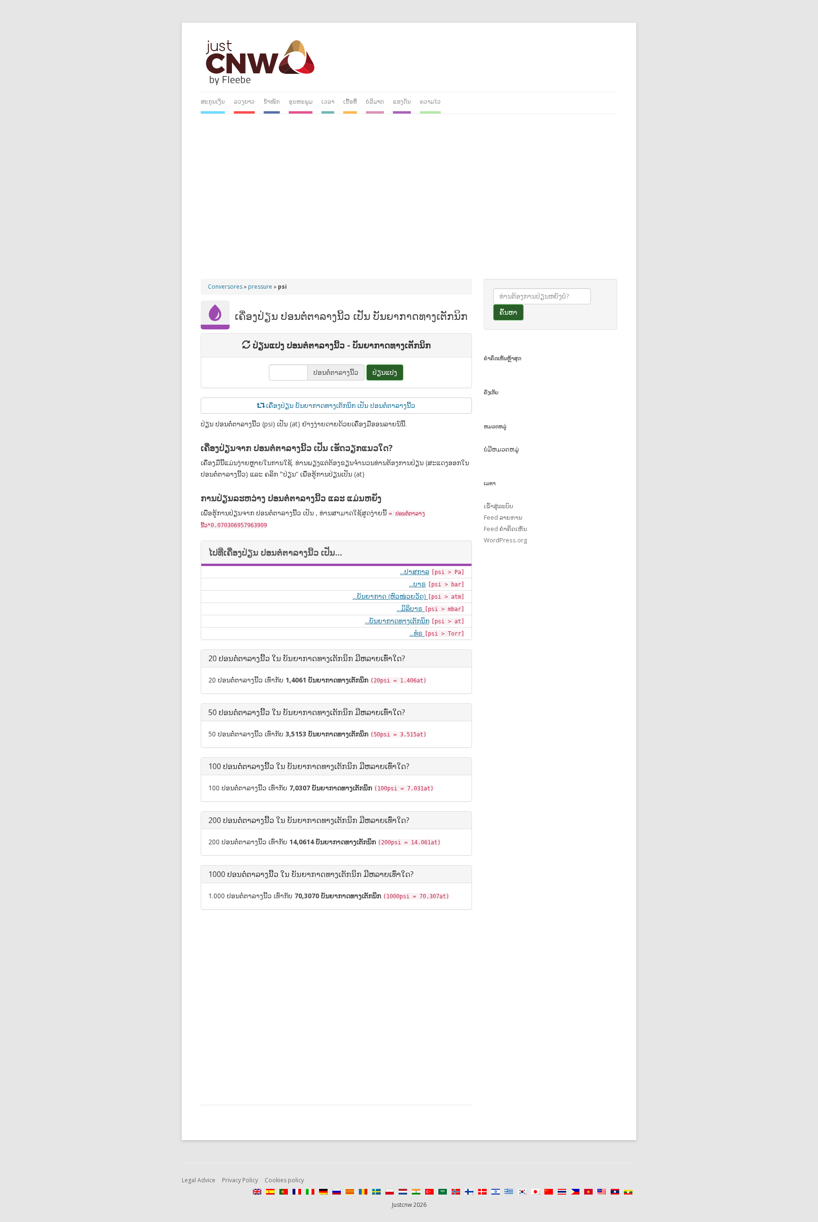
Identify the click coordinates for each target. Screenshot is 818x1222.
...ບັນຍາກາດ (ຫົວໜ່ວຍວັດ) (390, 596)
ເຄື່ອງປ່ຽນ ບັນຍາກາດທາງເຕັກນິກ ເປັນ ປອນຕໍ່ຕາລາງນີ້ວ (339, 405)
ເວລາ (327, 101)
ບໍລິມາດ (375, 101)
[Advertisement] (409, 191)
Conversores (225, 287)
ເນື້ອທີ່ (350, 101)
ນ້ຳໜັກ (272, 101)
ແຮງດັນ (402, 101)
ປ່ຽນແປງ (385, 372)
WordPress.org (505, 540)
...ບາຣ (417, 583)
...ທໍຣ (417, 633)
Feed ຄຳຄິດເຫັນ (505, 528)
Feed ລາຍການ (503, 517)
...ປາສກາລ (414, 571)
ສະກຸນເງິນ (213, 101)
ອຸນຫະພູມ (300, 101)
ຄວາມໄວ (430, 101)
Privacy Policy (240, 1180)
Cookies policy (284, 1180)
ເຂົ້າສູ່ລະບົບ (498, 506)
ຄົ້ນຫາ (508, 312)
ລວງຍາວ (244, 101)
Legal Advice (198, 1180)
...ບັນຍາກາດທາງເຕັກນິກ (397, 620)
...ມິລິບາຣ (411, 608)
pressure (260, 287)
